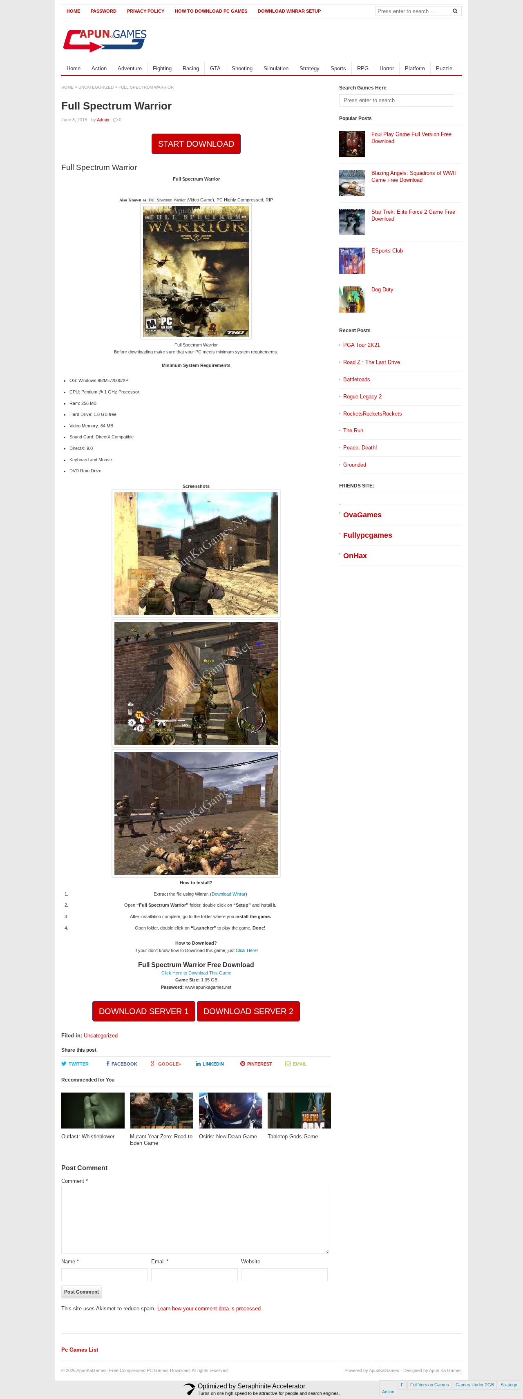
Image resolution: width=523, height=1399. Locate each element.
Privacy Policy (145, 11)
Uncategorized (96, 87)
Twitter (79, 1064)
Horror (387, 68)
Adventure (130, 68)
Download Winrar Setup (289, 11)
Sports (338, 68)
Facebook (124, 1064)
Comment (74, 1181)
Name (70, 1261)
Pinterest (259, 1064)
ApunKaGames (384, 1370)
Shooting (242, 68)
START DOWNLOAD (196, 143)
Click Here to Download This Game (196, 972)
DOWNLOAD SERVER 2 (248, 1011)
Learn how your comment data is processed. (209, 1308)
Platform (415, 68)
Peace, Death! (360, 448)
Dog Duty (382, 289)
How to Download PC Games (211, 11)
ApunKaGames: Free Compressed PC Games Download (133, 1370)
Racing (191, 68)
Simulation (276, 68)
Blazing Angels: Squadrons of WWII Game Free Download (413, 176)
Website (250, 1261)
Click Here (246, 950)
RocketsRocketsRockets (372, 414)
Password (103, 11)
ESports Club (387, 251)
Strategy (309, 68)
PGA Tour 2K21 (361, 345)
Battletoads (356, 379)
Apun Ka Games (445, 1370)
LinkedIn (213, 1064)
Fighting (162, 68)
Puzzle (444, 68)
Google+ (169, 1064)
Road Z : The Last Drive (371, 362)
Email (300, 1064)
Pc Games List (79, 1350)
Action (99, 68)
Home (73, 11)
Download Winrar (229, 894)
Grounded (354, 465)
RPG (363, 68)
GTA (215, 68)
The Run (353, 430)
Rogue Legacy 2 (362, 396)
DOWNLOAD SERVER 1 (144, 1011)
